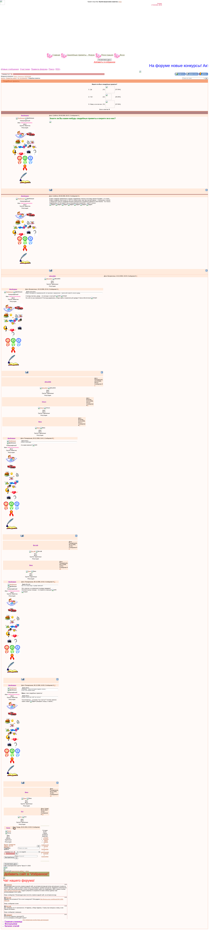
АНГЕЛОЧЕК (27, 76)
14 (42, 814)
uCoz (27, 871)
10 (60, 569)
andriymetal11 (45, 852)
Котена (46, 846)
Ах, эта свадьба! (22, 78)
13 (50, 796)
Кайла (46, 840)
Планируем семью (11, 78)
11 (54, 582)
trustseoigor (45, 856)
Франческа (21, 76)
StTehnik (45, 853)
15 (14, 828)
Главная (56, 55)
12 (54, 685)
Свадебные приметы (34, 78)
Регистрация (107, 55)
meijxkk (46, 842)
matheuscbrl (45, 845)
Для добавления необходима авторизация (36, 920)
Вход (122, 55)
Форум (3, 78)
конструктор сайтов (17, 871)
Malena (15, 76)
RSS (120, 1)
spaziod (46, 837)
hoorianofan (44, 849)
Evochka (45, 839)
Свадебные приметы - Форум (81, 55)
